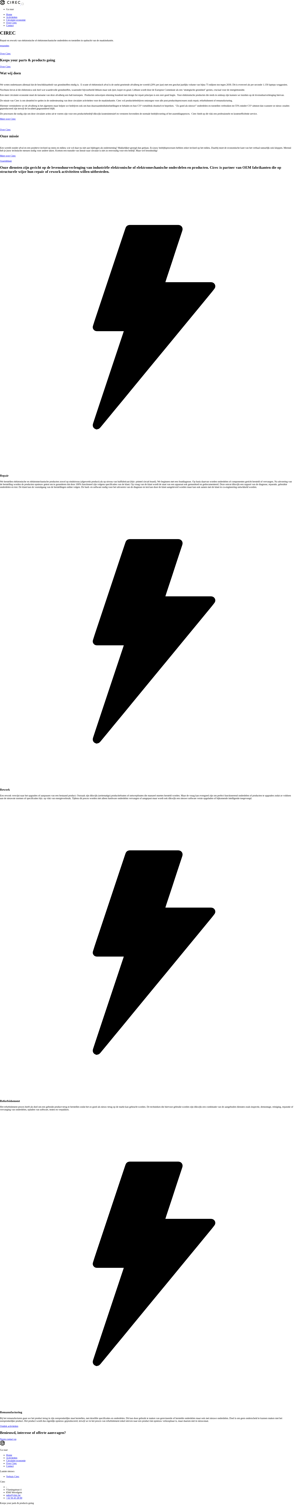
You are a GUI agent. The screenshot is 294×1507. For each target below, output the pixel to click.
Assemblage (6, 161)
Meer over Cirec (8, 119)
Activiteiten (11, 17)
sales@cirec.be (13, 1495)
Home (9, 14)
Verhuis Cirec (12, 1476)
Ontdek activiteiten (9, 1426)
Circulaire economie (16, 20)
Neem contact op (8, 1439)
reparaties (4, 45)
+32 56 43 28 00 (14, 1498)
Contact (10, 25)
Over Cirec (11, 22)
